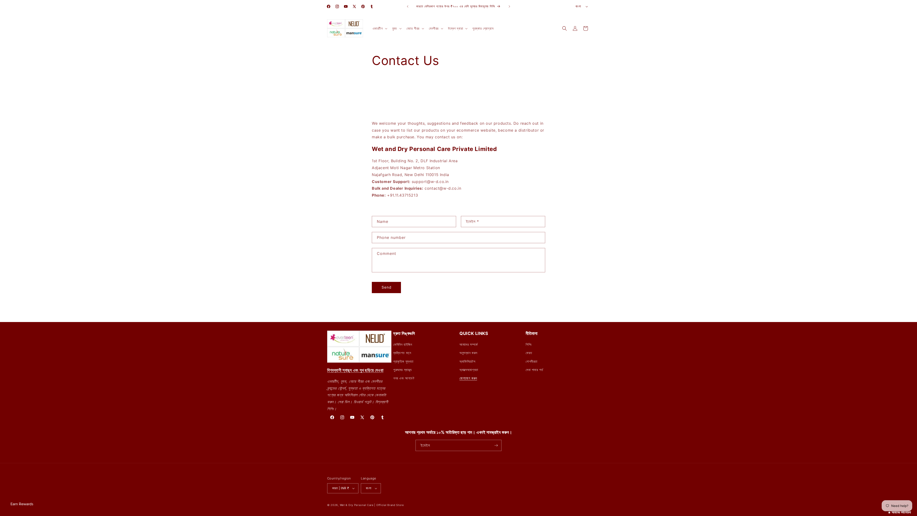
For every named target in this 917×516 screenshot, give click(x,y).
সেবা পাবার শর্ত (534, 370)
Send (386, 287)
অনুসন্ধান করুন (468, 353)
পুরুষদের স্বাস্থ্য (402, 370)
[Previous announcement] (407, 6)
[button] (379, 28)
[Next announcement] (509, 6)
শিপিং (529, 344)
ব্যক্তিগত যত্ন (402, 353)
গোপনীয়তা (532, 361)
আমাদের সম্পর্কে (468, 344)
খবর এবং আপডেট (404, 378)
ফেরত (529, 353)
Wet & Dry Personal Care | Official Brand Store (372, 505)
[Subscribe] (496, 445)
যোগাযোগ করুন (468, 378)
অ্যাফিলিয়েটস (467, 361)
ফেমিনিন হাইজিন (402, 344)
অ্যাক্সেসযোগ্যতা (468, 370)
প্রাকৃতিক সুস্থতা (403, 361)
